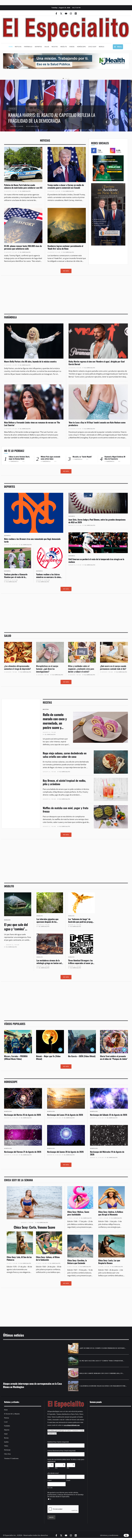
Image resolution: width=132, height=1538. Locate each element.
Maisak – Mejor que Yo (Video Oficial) (48, 1057)
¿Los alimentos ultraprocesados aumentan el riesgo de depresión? (17, 667)
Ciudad (49, 1480)
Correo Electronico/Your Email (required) (61, 1451)
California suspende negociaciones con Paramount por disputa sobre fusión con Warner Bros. (102, 1386)
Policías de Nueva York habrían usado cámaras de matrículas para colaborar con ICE (23, 186)
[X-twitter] (61, 13)
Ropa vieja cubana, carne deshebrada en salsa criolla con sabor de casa (64, 755)
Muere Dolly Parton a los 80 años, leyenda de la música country (30, 361)
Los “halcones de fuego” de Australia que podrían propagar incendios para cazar (81, 921)
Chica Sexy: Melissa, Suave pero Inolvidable (78, 1213)
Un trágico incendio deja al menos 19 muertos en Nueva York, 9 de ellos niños (53, 118)
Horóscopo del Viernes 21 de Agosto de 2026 (22, 1151)
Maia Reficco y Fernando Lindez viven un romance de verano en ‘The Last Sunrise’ (32, 424)
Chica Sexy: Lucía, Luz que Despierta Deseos (109, 1262)
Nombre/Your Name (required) (58, 1442)
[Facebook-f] (56, 13)
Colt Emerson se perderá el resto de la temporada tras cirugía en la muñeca (96, 560)
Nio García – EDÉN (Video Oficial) (81, 1056)
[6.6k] (112, 150)
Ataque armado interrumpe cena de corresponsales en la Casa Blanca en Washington (32, 1385)
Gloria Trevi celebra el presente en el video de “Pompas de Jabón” (114, 1057)
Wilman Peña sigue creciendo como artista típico (50, 457)
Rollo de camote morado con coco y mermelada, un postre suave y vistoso (55, 723)
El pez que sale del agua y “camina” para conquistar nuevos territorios (16, 931)
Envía (51, 1517)
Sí (50, 1499)
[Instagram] (71, 13)
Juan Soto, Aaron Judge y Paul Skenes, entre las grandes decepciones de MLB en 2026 (97, 521)
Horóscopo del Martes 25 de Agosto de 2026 (22, 1114)
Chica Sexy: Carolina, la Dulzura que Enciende (77, 1262)
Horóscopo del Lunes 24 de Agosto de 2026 (65, 1114)
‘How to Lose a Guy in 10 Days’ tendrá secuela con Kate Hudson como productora (97, 424)
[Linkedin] (76, 13)
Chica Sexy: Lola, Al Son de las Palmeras (19, 1258)
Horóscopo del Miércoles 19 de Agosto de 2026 (107, 1153)
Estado (68, 1480)
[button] (2, 63)
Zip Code (49, 1488)
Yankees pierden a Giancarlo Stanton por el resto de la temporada (15, 577)
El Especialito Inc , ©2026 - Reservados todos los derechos (25, 1535)
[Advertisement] (66, 291)
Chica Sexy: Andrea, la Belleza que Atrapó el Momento (110, 1213)
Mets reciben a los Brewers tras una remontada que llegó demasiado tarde (32, 540)
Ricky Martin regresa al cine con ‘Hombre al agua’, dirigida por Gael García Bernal (97, 363)
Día (48, 1468)
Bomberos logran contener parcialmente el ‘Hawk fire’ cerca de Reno (65, 247)
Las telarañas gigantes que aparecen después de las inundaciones (47, 921)
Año (68, 1468)
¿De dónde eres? (53, 1473)
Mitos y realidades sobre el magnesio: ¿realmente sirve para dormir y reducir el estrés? (81, 668)
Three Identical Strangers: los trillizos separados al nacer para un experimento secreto (81, 963)
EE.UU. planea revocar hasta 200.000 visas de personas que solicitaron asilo (23, 247)
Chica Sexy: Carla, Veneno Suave (34, 1227)
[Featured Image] (33, 1360)
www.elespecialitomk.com (72, 1425)
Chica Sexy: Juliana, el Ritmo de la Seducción (48, 1258)
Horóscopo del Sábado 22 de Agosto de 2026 (108, 1114)
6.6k (118, 150)
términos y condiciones (109, 1535)
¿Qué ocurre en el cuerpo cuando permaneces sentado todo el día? (113, 667)
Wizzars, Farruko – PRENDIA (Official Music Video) (16, 1057)
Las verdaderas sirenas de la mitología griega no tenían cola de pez (49, 963)
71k (99, 150)
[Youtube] (66, 13)
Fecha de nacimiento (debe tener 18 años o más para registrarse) (65, 1460)
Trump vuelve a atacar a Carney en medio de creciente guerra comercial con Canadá (66, 186)
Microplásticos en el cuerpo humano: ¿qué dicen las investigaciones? (47, 668)
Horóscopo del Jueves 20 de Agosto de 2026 (65, 1151)
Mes (56, 1468)
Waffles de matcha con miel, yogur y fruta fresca (65, 809)
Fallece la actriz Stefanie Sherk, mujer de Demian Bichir (19, 457)
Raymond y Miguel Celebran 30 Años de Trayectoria (115, 457)
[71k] (94, 150)
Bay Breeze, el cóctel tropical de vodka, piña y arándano (64, 782)
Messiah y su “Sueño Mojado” (82, 456)
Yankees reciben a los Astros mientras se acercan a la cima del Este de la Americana (48, 577)
